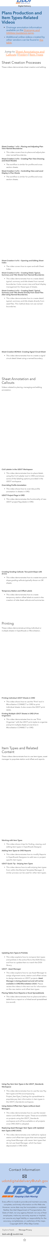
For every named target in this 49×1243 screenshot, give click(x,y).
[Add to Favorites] (24, 1239)
